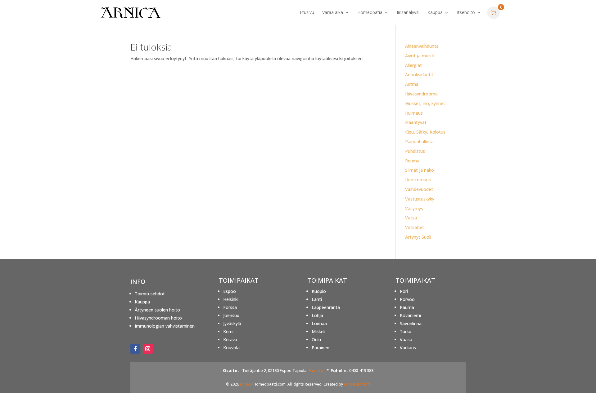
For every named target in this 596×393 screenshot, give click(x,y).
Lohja (317, 315)
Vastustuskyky (419, 199)
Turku (405, 331)
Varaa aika (332, 12)
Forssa (230, 307)
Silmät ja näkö (419, 170)
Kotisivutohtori (357, 384)
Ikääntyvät (416, 122)
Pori (404, 291)
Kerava (230, 339)
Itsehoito (466, 12)
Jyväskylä (232, 323)
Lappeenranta (326, 307)
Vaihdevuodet (419, 189)
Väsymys (414, 208)
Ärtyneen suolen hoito (157, 310)
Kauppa (435, 12)
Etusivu (307, 12)
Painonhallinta (419, 141)
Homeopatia (369, 12)
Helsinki (230, 299)
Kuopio (319, 291)
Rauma (407, 307)
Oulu (316, 339)
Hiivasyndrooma (421, 94)
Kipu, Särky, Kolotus (425, 132)
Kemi (228, 331)
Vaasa (406, 339)
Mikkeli (318, 331)
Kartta (316, 370)
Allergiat (413, 65)
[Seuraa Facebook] (135, 349)
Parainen (320, 348)
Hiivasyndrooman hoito (158, 318)
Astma (411, 84)
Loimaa (319, 323)
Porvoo (407, 299)
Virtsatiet (414, 227)
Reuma (412, 161)
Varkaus (408, 348)
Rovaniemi (410, 315)
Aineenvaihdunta (422, 46)
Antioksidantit (419, 74)
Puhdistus (415, 151)
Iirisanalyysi (408, 12)
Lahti (317, 299)
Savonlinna (411, 323)
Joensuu (231, 315)
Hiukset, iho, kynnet (425, 103)
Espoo (229, 291)
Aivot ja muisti (419, 56)
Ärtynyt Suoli (418, 237)
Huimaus (414, 113)
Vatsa (411, 218)
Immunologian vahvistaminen (165, 326)
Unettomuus (418, 180)
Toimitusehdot (150, 294)
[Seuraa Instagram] (148, 349)
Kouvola (231, 348)
